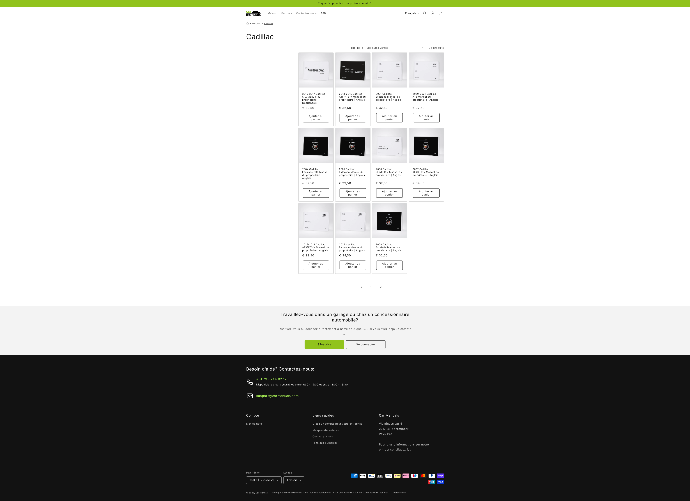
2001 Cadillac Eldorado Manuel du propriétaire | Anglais (352, 171)
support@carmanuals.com (277, 396)
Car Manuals (262, 492)
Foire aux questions (324, 442)
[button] (425, 13)
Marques (256, 23)
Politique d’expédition (376, 492)
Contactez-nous (322, 436)
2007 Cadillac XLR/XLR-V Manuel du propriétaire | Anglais (426, 171)
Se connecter (365, 344)
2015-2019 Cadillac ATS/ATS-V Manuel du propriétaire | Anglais (315, 247)
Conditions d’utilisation (349, 492)
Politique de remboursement (287, 492)
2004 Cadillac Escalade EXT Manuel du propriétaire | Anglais (315, 173)
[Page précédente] (361, 287)
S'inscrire (324, 344)
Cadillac (268, 23)
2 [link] (381, 287)
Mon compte (254, 423)
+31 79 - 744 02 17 (271, 379)
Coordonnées (399, 492)
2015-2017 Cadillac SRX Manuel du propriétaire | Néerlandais (313, 98)
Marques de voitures (325, 430)
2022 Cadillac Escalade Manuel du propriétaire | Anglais (352, 247)
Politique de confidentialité (319, 492)
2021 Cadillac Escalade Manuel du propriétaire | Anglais (388, 96)
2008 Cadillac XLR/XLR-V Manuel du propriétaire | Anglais (389, 171)
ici (408, 449)
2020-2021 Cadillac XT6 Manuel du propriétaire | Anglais (425, 96)
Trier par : (357, 47)
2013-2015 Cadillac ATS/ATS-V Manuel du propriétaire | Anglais (352, 96)
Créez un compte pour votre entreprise (337, 423)
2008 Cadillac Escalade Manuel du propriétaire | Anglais (388, 247)
